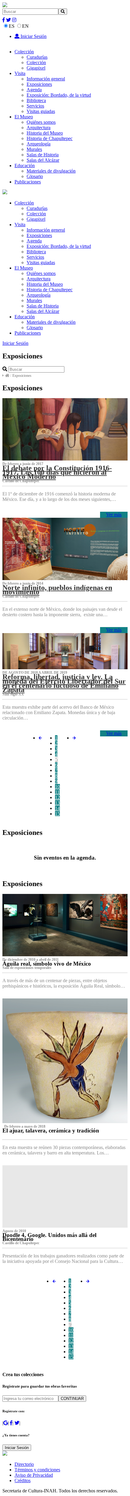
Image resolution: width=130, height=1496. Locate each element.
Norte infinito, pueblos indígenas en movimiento (57, 590)
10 (57, 786)
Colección (24, 51)
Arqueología (38, 143)
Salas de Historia (43, 154)
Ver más (114, 514)
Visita (20, 73)
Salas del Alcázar (43, 160)
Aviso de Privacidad (34, 1475)
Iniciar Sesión (33, 36)
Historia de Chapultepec (50, 138)
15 (57, 813)
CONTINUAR (72, 1398)
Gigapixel (36, 67)
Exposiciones (39, 84)
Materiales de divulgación (51, 170)
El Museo (24, 116)
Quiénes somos (41, 122)
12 (57, 797)
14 (57, 808)
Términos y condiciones (37, 1469)
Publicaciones (28, 181)
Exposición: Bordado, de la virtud (59, 95)
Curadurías (37, 57)
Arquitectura (38, 127)
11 (57, 792)
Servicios (35, 105)
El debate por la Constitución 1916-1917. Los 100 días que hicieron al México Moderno (57, 472)
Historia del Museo (45, 133)
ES (12, 26)
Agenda (34, 89)
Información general (46, 78)
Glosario (35, 176)
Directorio (24, 1464)
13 (57, 802)
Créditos (23, 1480)
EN (25, 26)
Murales (34, 149)
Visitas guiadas (41, 111)
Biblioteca (36, 100)
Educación (25, 165)
